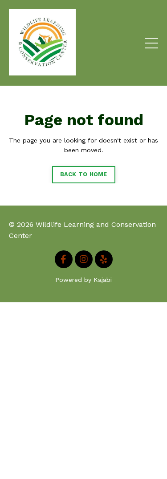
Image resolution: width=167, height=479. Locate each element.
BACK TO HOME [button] (83, 174)
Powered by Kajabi (83, 279)
